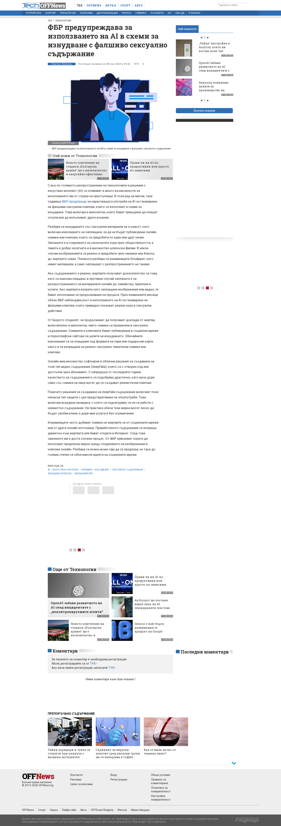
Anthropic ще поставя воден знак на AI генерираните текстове (152, 604)
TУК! (93, 663)
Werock (122, 810)
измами (87, 469)
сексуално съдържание (127, 469)
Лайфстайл (69, 810)
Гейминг (141, 12)
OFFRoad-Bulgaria (102, 810)
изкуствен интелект (66, 469)
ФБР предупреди (74, 201)
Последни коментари (205, 652)
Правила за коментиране (159, 781)
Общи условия (160, 775)
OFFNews (28, 810)
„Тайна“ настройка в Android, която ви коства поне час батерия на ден (214, 49)
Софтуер (50, 12)
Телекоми (86, 12)
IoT (169, 12)
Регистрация (118, 779)
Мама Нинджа (140, 810)
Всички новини (204, 110)
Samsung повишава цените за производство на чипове (213, 88)
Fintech (126, 12)
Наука (110, 5)
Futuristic (157, 12)
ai (49, 469)
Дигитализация (107, 12)
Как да (179, 12)
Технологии (68, 12)
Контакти (76, 775)
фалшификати (83, 473)
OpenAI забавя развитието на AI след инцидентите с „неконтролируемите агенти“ (215, 70)
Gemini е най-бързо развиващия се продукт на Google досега (149, 629)
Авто (138, 5)
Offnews (94, 5)
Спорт (125, 5)
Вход (113, 775)
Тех (80, 5)
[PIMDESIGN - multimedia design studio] (245, 821)
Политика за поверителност (161, 789)
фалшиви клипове (60, 473)
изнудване (102, 469)
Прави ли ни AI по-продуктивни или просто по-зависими (149, 166)
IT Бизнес (194, 12)
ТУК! (112, 668)
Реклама (75, 779)
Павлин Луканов (62, 64)
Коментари (65, 651)
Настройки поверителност (161, 797)
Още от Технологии (74, 569)
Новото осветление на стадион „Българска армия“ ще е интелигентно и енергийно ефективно (86, 168)
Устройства (33, 12)
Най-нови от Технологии (75, 155)
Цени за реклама (81, 784)
